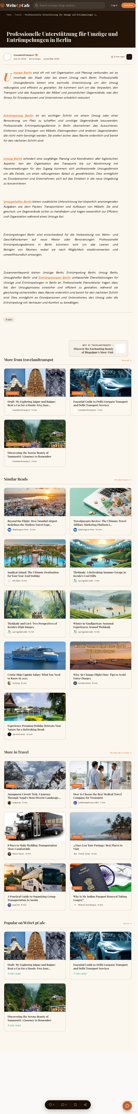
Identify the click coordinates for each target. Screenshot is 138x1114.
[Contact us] (127, 1105)
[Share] (85, 1105)
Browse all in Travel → (120, 752)
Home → (127, 923)
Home (9, 15)
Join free (128, 5)
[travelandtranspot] (7, 57)
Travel (18, 15)
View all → (126, 360)
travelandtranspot (23, 55)
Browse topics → (123, 479)
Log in (114, 5)
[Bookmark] (75, 1105)
